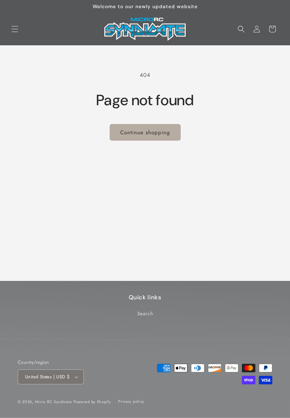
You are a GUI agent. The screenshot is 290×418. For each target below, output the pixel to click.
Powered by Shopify (92, 402)
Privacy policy (131, 401)
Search (145, 313)
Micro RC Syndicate (53, 402)
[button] (15, 29)
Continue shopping (145, 132)
